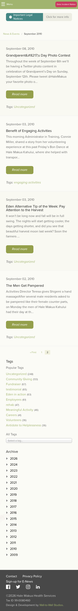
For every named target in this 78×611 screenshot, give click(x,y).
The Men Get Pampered (25, 285)
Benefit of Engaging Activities (29, 131)
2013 (13, 531)
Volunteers (13, 420)
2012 (13, 537)
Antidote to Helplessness (23, 425)
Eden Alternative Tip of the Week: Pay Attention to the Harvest (35, 208)
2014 (13, 525)
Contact (11, 576)
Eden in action (16, 394)
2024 (13, 465)
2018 (13, 501)
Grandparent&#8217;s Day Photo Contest (38, 55)
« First (33, 352)
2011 (13, 543)
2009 (14, 555)
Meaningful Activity (19, 410)
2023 (13, 471)
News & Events (11, 33)
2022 (13, 477)
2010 (13, 549)
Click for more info (57, 17)
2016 (13, 513)
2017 (13, 507)
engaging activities (27, 182)
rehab (10, 405)
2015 (13, 519)
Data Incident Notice (66, 4)
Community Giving (19, 379)
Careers (11, 415)
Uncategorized (24, 107)
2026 (13, 459)
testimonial (13, 389)
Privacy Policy (32, 576)
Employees (13, 400)
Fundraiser (13, 384)
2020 (14, 489)
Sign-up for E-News (19, 582)
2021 (13, 483)
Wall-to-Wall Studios (51, 605)
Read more (19, 94)
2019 (13, 495)
